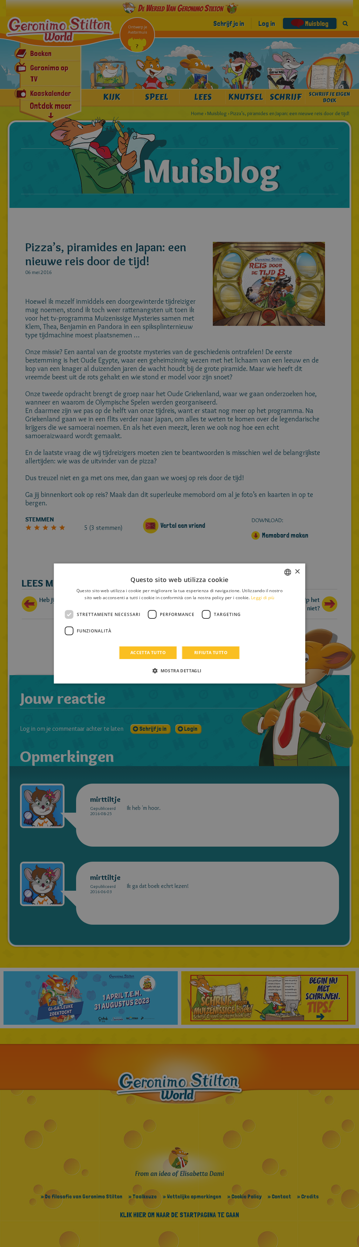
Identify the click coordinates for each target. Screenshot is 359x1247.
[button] (179, 670)
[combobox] (287, 572)
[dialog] (179, 623)
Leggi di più (263, 598)
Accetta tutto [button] (148, 653)
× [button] (297, 571)
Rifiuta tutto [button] (211, 653)
